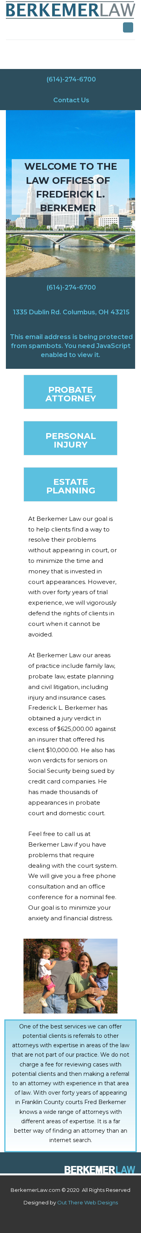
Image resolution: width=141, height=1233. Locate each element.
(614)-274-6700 (71, 79)
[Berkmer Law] (100, 1169)
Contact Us (71, 99)
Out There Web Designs (87, 1202)
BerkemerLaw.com (35, 1190)
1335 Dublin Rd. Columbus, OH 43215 (71, 312)
